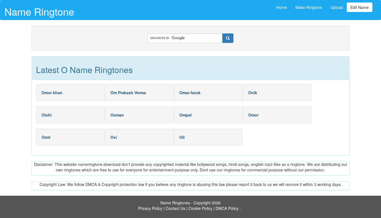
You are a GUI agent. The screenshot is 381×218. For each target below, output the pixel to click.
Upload (337, 7)
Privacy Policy (150, 208)
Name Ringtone (39, 11)
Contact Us (175, 208)
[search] (227, 38)
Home (281, 7)
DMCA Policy (227, 208)
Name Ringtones (175, 202)
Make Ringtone (308, 7)
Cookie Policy (200, 208)
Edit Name (359, 7)
